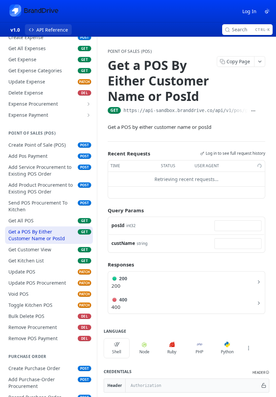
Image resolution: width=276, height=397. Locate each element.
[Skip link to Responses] (103, 264)
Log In (249, 11)
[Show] (263, 386)
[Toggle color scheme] (267, 11)
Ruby (171, 352)
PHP (199, 352)
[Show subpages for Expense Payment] (88, 115)
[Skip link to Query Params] (103, 210)
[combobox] (238, 225)
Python (227, 352)
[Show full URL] (253, 111)
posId (118, 225)
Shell (116, 352)
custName (123, 243)
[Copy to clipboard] (262, 111)
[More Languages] (248, 348)
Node (144, 352)
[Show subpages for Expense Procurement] (88, 104)
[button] (260, 372)
